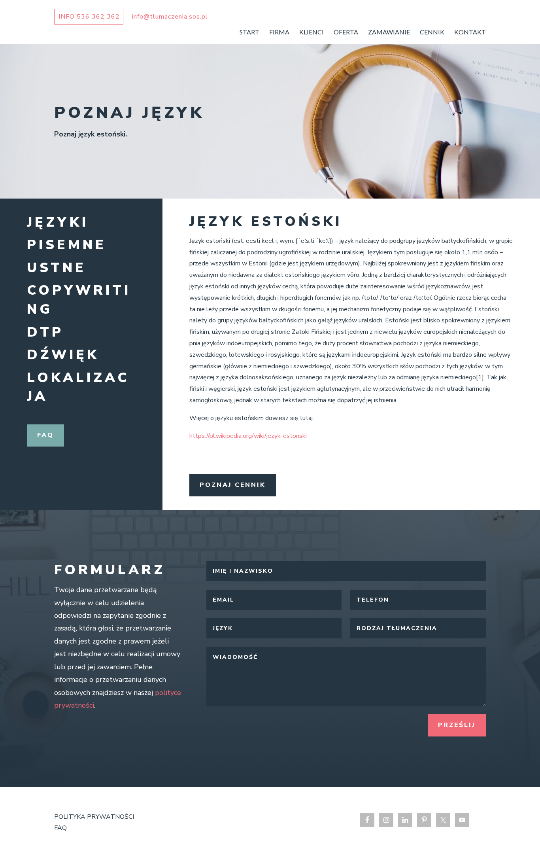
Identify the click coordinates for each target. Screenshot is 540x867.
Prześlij (457, 725)
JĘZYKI (58, 222)
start (249, 32)
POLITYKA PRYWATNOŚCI (94, 816)
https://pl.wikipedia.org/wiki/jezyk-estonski (248, 436)
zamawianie (389, 32)
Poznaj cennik (233, 485)
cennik (432, 32)
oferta (346, 32)
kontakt (470, 32)
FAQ (45, 435)
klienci (311, 32)
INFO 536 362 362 (89, 16)
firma (279, 32)
